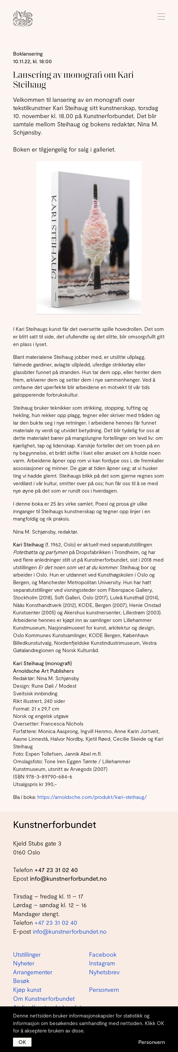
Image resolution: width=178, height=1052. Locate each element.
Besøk (21, 980)
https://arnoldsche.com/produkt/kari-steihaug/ (92, 797)
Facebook (103, 954)
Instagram (102, 963)
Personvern (151, 1042)
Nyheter (23, 963)
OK (22, 1042)
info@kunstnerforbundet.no (68, 878)
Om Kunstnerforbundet (44, 998)
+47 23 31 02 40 (56, 869)
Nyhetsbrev (104, 972)
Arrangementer (32, 972)
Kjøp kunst (27, 989)
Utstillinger (27, 954)
